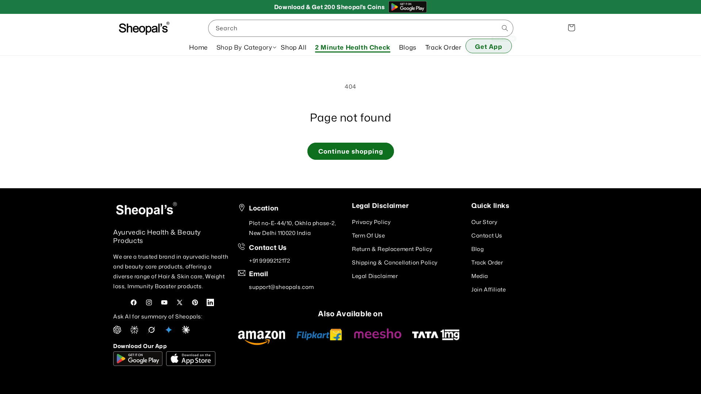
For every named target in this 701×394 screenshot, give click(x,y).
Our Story (484, 221)
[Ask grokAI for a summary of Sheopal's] (152, 332)
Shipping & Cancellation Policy (395, 262)
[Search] (505, 28)
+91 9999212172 (269, 260)
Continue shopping (350, 151)
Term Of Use (368, 235)
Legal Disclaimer (375, 275)
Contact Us (486, 235)
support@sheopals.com (281, 287)
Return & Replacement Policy (392, 248)
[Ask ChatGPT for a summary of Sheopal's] (117, 332)
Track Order (487, 262)
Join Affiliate (488, 289)
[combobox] (360, 28)
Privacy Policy (371, 221)
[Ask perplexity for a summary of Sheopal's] (134, 332)
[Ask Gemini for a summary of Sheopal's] (169, 332)
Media (479, 275)
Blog (477, 248)
